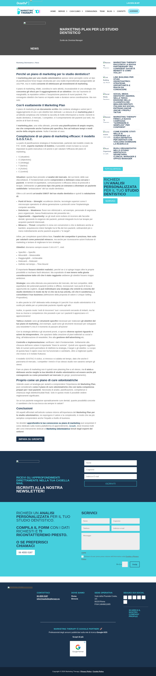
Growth (72, 426)
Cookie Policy (98, 671)
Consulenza (91, 11)
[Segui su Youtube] (143, 597)
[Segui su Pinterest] (125, 602)
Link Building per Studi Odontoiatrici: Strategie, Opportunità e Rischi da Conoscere (123, 83)
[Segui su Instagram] (130, 597)
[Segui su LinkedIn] (139, 597)
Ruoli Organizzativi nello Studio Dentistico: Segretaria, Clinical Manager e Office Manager (124, 153)
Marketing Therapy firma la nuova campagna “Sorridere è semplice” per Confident (124, 122)
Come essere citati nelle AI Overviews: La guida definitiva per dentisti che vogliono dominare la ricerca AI (124, 137)
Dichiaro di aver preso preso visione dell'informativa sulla (110, 558)
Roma (74, 596)
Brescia (74, 599)
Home (53, 11)
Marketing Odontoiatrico (25, 63)
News (37, 63)
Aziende (134, 11)
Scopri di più (78, 637)
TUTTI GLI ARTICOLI (113, 169)
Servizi (61, 11)
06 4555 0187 (26, 552)
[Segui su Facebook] (125, 597)
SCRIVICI (110, 201)
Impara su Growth (30, 439)
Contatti (121, 11)
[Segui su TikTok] (134, 597)
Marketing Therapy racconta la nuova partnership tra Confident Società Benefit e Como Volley (124, 67)
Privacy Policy (86, 671)
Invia (134, 564)
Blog (109, 11)
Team (102, 11)
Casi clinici (75, 11)
